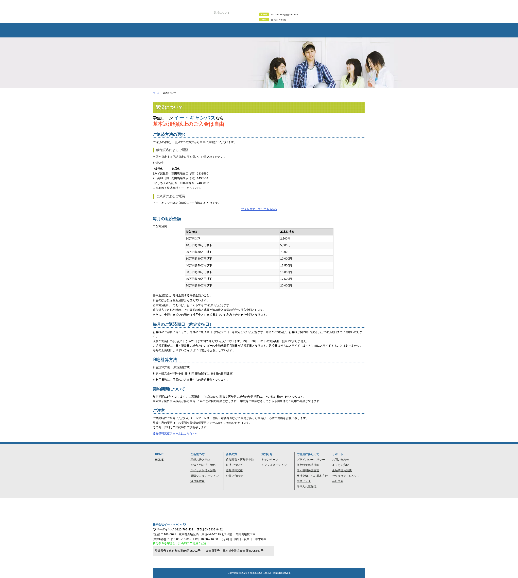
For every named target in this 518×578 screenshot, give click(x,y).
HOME (159, 459)
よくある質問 (340, 464)
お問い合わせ (234, 475)
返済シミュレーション (204, 475)
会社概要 (337, 481)
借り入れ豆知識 (306, 486)
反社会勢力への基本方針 (312, 475)
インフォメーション (274, 464)
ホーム (156, 93)
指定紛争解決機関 (308, 464)
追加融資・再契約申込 (240, 459)
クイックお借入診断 (203, 470)
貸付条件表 (197, 481)
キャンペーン (269, 459)
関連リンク (304, 481)
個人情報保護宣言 (308, 470)
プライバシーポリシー (311, 459)
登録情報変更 (234, 470)
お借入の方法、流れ (203, 464)
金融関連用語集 (342, 470)
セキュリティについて (346, 475)
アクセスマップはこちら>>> (259, 209)
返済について (234, 464)
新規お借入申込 (200, 459)
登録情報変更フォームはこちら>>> (175, 433)
